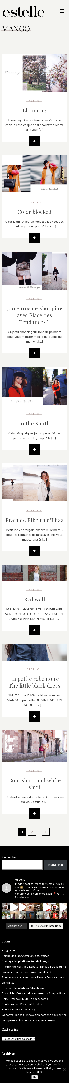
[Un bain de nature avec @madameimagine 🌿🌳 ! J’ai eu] (38, 907)
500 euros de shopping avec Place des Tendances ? (34, 315)
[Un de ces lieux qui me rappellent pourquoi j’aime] (38, 915)
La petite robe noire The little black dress (34, 682)
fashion (34, 101)
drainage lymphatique (15, 971)
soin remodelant (41, 971)
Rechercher (9, 857)
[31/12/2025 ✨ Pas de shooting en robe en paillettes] (30, 915)
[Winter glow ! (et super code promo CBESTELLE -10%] (55, 907)
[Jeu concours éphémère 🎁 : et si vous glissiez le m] (55, 915)
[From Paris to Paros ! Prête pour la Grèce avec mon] (14, 907)
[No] (64, 1069)
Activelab (8, 993)
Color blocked (34, 211)
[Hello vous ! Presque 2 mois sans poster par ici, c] (30, 907)
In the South (34, 423)
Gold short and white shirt (34, 784)
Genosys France (12, 1014)
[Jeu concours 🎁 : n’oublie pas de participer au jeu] (63, 907)
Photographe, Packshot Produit (22, 1004)
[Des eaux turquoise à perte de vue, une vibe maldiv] (6, 915)
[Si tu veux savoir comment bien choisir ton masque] (6, 907)
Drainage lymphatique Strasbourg (23, 988)
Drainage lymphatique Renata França (25, 961)
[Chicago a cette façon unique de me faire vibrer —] (22, 915)
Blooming (35, 110)
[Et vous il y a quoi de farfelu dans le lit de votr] (22, 907)
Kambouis (8, 955)
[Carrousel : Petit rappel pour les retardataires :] (63, 915)
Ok (34, 1077)
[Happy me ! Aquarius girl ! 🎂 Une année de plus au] (47, 907)
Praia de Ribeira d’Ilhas (34, 520)
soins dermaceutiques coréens (36, 1020)
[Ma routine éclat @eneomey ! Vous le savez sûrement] (47, 915)
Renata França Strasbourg (18, 1009)
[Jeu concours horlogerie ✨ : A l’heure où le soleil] (14, 915)
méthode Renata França (40, 977)
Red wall (34, 599)
